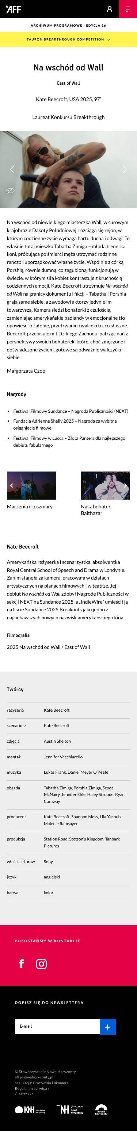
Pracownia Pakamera (51, 1083)
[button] (124, 169)
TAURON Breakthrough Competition (65, 39)
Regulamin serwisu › (32, 1088)
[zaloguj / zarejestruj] (109, 9)
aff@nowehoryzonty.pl (34, 1077)
